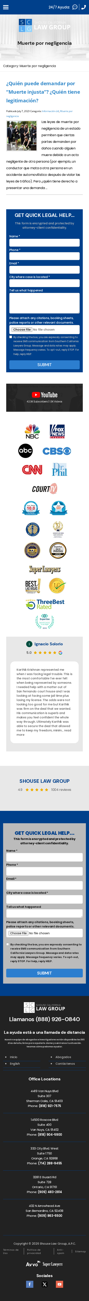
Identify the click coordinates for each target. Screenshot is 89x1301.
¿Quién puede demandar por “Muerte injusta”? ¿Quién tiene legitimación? (43, 92)
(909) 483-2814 (50, 1192)
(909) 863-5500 (50, 1215)
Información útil (50, 111)
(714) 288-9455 (50, 1163)
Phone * (14, 250)
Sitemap (80, 1251)
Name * (14, 236)
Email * (14, 263)
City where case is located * (29, 277)
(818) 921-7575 (50, 1106)
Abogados (63, 1057)
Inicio (13, 1057)
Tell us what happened (26, 290)
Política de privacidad (34, 1251)
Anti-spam (60, 1251)
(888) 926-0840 (58, 1019)
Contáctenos (65, 1064)
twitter (44, 1283)
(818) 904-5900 (50, 1134)
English (15, 1064)
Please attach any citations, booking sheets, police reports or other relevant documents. (41, 320)
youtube (59, 1283)
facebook (29, 1283)
